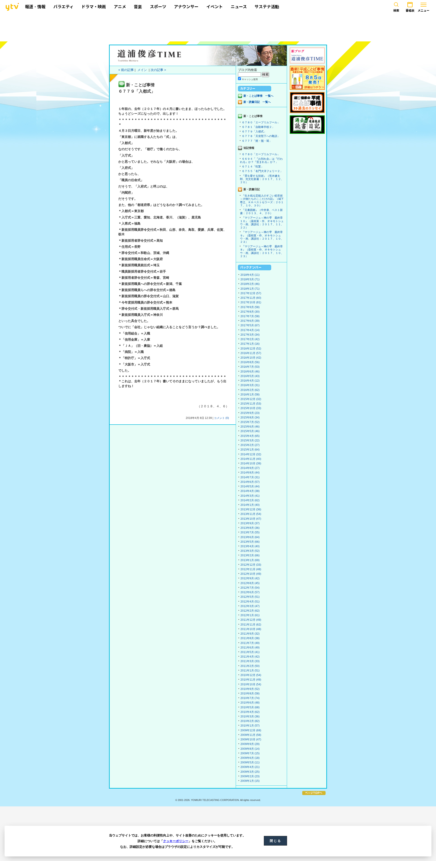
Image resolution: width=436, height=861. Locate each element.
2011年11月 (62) (250, 624)
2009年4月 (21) (250, 767)
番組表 (410, 10)
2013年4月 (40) (250, 546)
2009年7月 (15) (250, 753)
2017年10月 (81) (250, 302)
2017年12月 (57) (250, 293)
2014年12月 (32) (250, 454)
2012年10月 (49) (250, 573)
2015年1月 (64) (250, 449)
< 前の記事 (126, 70)
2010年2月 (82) (250, 721)
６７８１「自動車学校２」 (258, 127)
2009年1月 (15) (250, 781)
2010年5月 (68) (250, 707)
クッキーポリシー (175, 841)
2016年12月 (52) (250, 348)
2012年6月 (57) (250, 592)
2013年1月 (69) (250, 560)
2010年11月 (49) (250, 679)
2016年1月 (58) (250, 394)
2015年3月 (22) (250, 440)
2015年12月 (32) (250, 399)
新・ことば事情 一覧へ (258, 95)
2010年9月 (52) (250, 689)
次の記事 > (158, 70)
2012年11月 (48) (250, 569)
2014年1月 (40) (250, 505)
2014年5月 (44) (250, 486)
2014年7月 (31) (250, 477)
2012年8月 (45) (250, 583)
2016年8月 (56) (250, 362)
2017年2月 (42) (250, 339)
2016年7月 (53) (250, 366)
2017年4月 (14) (250, 330)
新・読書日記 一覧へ (257, 102)
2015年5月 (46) (250, 431)
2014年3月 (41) (250, 495)
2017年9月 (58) (250, 307)
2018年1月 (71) (250, 288)
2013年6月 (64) (250, 537)
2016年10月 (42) (250, 357)
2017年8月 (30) (250, 311)
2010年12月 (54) (250, 675)
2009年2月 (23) (250, 776)
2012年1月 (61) (250, 615)
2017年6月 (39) (250, 320)
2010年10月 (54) (250, 684)
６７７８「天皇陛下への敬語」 (261, 136)
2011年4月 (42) (250, 656)
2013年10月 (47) (250, 518)
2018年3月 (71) (250, 279)
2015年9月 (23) (250, 413)
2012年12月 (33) (250, 564)
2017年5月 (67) (250, 325)
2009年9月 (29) (250, 744)
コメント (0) (221, 418)
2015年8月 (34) (250, 417)
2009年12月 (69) (250, 730)
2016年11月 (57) (250, 353)
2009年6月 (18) (250, 758)
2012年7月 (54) (250, 587)
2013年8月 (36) (250, 528)
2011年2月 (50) (250, 666)
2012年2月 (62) (250, 610)
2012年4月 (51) (250, 601)
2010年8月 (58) (250, 693)
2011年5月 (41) (250, 652)
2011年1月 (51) (250, 670)
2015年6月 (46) (250, 426)
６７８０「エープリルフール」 (261, 122)
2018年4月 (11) (250, 274)
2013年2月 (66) (250, 555)
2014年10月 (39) (250, 463)
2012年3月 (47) (250, 606)
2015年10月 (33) (250, 408)
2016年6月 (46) (250, 371)
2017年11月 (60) (250, 297)
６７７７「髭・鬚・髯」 (257, 140)
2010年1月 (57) (250, 725)
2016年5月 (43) (250, 376)
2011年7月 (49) (250, 643)
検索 (396, 10)
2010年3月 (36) (250, 716)
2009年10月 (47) (250, 739)
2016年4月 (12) (250, 380)
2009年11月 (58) (250, 735)
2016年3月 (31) (250, 385)
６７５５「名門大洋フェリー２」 (262, 171)
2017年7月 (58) (250, 316)
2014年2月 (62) (250, 500)
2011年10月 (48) (250, 629)
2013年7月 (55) (250, 532)
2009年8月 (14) (250, 748)
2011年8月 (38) (250, 638)
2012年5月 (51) (250, 596)
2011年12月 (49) (250, 619)
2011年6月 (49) (250, 647)
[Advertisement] (218, 26)
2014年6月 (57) (250, 482)
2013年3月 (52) (250, 551)
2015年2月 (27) (250, 445)
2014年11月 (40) (250, 459)
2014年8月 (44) (250, 472)
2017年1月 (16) (250, 343)
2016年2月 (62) (250, 390)
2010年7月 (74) (250, 698)
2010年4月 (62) (250, 712)
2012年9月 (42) (250, 578)
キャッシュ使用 (250, 79)
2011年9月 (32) (250, 633)
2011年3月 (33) (250, 661)
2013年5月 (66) (250, 541)
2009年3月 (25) (250, 771)
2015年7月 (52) (250, 422)
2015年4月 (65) (250, 436)
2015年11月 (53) (250, 403)
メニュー (423, 10)
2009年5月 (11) (250, 762)
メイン (142, 70)
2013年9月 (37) (250, 523)
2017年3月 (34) (250, 334)
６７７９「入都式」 (254, 131)
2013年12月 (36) (250, 509)
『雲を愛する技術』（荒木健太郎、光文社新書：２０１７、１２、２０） (262, 179)
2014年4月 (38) (250, 491)
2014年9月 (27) (250, 468)
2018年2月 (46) (250, 284)
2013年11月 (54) (250, 514)
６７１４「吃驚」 (253, 166)
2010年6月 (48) (250, 702)
